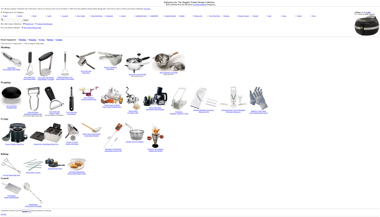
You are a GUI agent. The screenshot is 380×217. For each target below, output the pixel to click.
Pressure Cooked (243, 16)
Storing (299, 16)
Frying (42, 40)
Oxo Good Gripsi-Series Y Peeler (54, 112)
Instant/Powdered (170, 16)
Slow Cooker (81, 16)
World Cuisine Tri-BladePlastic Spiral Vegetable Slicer (112, 106)
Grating (59, 40)
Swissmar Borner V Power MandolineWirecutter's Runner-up (233, 111)
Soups (284, 16)
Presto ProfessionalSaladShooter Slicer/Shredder (155, 108)
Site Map (3, 214)
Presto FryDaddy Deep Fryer (15, 144)
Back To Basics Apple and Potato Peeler (88, 98)
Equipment (109, 16)
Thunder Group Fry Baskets (134, 142)
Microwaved (198, 16)
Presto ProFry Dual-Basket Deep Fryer (46, 144)
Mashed (182, 16)
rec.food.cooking (199, 5)
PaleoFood (29, 24)
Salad (269, 16)
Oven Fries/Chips (214, 16)
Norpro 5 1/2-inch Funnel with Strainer (72, 143)
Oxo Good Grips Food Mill (137, 74)
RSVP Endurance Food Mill (169, 72)
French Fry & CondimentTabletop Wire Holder (155, 150)
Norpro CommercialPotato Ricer (110, 68)
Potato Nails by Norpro (33, 172)
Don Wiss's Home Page (32, 28)
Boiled (20, 16)
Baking (50, 40)
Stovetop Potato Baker (55, 168)
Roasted (255, 16)
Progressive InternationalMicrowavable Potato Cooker (77, 173)
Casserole (65, 16)
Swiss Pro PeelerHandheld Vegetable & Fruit (33, 113)
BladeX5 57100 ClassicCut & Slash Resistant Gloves (258, 112)
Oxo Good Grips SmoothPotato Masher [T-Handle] (46, 78)
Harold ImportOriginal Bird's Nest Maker (33, 205)
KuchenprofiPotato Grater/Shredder (11, 196)
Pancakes (226, 16)
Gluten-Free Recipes (44, 24)
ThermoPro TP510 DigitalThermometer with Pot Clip (113, 150)
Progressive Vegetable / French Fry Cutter (179, 112)
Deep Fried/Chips (96, 16)
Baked (5, 16)
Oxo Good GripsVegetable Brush (11, 106)
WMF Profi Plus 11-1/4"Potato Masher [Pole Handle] (65, 78)
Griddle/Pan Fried (141, 16)
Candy (49, 16)
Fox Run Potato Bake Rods (11, 175)
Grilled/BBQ (154, 16)
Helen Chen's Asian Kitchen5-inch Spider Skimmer (91, 135)
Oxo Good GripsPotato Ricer (86, 72)
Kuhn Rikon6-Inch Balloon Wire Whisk (11, 68)
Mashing (22, 40)
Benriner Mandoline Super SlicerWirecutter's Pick (203, 111)
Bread (34, 16)
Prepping (32, 40)
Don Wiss (147, 9)
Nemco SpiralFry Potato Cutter (133, 112)
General (123, 16)
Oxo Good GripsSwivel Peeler (71, 113)
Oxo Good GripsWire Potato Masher (29, 78)
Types (314, 16)
